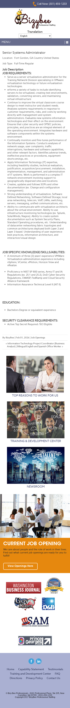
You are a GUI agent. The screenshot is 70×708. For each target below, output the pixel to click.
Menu (6, 42)
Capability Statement (31, 669)
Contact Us (53, 678)
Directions (16, 678)
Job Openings (38, 337)
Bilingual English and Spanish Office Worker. (39, 346)
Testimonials (55, 669)
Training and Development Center (30, 673)
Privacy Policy (34, 678)
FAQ (57, 673)
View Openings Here (20, 566)
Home (10, 669)
